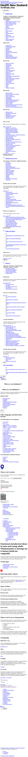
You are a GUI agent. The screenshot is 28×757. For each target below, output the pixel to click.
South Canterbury (9, 172)
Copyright (5, 753)
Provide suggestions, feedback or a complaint (15, 345)
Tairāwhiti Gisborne (10, 174)
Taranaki (7, 175)
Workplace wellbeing (10, 87)
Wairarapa (8, 177)
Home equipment (9, 55)
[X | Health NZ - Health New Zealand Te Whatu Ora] (1, 746)
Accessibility (5, 752)
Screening (8, 133)
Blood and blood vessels (11, 22)
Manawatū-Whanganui (10, 167)
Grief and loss (8, 150)
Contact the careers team (11, 361)
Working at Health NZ (10, 357)
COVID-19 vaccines (10, 116)
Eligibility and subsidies (21, 161)
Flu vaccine (8, 114)
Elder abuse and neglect (13, 533)
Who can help (6, 216)
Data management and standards (12, 334)
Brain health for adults (10, 70)
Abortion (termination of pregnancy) (13, 139)
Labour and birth (9, 137)
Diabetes (7, 27)
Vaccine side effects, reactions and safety (14, 104)
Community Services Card (11, 224)
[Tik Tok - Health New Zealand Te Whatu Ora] (1, 745)
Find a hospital (6, 161)
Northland (8, 169)
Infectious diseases (9, 33)
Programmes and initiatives (11, 269)
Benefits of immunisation (11, 105)
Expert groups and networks (11, 288)
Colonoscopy (8, 64)
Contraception (9, 97)
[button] (3, 682)
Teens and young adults (13, 534)
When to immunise (9, 102)
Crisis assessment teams (10, 146)
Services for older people (11, 199)
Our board (8, 285)
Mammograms (9, 65)
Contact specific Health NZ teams (13, 340)
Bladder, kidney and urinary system (13, 21)
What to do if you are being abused (10, 506)
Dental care (8, 72)
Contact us (11, 267)
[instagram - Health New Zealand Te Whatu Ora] (1, 712)
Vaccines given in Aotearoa (11, 101)
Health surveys (9, 331)
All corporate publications (11, 296)
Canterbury (8, 164)
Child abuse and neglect (13, 532)
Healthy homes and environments (12, 78)
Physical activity (9, 80)
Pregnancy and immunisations (12, 132)
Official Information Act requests (12, 343)
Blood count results (10, 63)
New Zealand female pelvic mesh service (14, 205)
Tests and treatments (13, 16)
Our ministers (8, 287)
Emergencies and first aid (11, 58)
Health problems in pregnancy (12, 131)
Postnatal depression (10, 138)
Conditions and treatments (8, 690)
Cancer (7, 26)
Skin (7, 37)
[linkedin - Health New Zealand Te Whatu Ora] (1, 714)
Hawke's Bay (8, 165)
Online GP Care (6, 258)
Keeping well (20, 16)
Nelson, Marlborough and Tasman (13, 168)
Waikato (7, 176)
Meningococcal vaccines (11, 115)
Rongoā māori (9, 54)
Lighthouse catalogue (10, 332)
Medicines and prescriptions (11, 52)
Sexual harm (10, 536)
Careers (12, 2)
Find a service (13, 161)
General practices (9, 194)
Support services (9, 201)
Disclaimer (5, 703)
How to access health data (11, 329)
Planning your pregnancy (11, 127)
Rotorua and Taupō (10, 171)
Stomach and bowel (10, 39)
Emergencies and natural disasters (13, 76)
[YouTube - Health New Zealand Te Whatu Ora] (1, 743)
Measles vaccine (9, 93)
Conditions (6, 16)
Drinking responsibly (10, 73)
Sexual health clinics (10, 196)
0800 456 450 (19, 581)
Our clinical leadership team (11, 286)
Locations (5, 701)
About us (5, 259)
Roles (7, 360)
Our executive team (10, 284)
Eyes (7, 29)
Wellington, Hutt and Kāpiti (11, 178)
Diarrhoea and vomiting (10, 46)
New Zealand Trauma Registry (12, 333)
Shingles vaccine (9, 117)
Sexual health (8, 82)
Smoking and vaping (10, 83)
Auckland (8, 162)
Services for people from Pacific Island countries (16, 218)
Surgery (7, 53)
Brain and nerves (9, 25)
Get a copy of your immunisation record (14, 107)
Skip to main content (5, 1)
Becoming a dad (9, 144)
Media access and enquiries (11, 341)
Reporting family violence (8, 504)
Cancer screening (9, 71)
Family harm (11, 537)
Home (4, 510)
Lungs (7, 34)
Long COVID (9, 47)
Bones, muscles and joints (11, 23)
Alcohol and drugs (9, 147)
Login (3, 378)
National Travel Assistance (11, 225)
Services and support (7, 704)
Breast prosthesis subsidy (11, 221)
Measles (7, 50)
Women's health (9, 40)
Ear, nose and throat (10, 28)
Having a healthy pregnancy (11, 130)
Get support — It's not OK (6, 677)
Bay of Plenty (8, 163)
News (4, 295)
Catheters (8, 69)
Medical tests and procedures (12, 57)
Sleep (7, 86)
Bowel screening (9, 95)
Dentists (7, 195)
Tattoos (7, 84)
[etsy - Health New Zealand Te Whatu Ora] (14, 741)
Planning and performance (11, 272)
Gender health (9, 77)
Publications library (18, 265)
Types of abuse (6, 505)
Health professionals (18, 2)
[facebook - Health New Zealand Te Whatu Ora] (1, 710)
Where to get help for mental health (13, 145)
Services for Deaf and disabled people (13, 200)
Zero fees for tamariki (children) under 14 (14, 219)
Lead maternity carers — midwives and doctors (15, 134)
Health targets (6, 283)
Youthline (2, 666)
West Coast (8, 179)
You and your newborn (10, 143)
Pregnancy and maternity (15, 17)
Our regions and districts (11, 270)
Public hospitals (9, 192)
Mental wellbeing (7, 19)
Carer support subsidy (10, 220)
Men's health (8, 35)
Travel (7, 85)
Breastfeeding (8, 140)
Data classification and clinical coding (13, 336)
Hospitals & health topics (6, 2)
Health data (6, 267)
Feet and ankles (9, 30)
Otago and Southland (10, 170)
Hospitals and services (8, 155)
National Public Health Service (12, 202)
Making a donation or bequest (12, 344)
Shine (2, 656)
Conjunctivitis (8, 51)
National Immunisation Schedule (12, 100)
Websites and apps (7, 700)
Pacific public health (10, 79)
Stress (7, 152)
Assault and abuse (9, 148)
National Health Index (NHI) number (13, 226)
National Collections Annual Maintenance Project (16, 337)
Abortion (7, 66)
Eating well (8, 75)
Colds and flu (8, 45)
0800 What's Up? (4, 646)
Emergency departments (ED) (12, 193)
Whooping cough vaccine (11, 113)
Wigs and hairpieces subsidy (11, 223)
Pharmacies (8, 197)
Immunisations (6, 17)
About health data (9, 327)
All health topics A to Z (8, 153)
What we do (6, 265)
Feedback (5, 190)
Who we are (11, 265)
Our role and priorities (10, 268)
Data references (9, 338)
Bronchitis (8, 48)
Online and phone (7, 227)
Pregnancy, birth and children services (13, 141)
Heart (7, 32)
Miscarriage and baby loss (11, 136)
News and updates (7, 693)
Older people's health (10, 36)
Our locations (8, 358)
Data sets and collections (11, 326)
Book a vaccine (9, 103)
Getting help (5, 507)
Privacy (4, 751)
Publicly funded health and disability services (15, 217)
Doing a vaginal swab (10, 96)
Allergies (7, 20)
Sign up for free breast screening (12, 94)
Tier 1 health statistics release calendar (13, 330)
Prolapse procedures (10, 68)
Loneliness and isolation (11, 151)
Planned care (8, 203)
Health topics (6, 10)
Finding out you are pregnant (12, 129)
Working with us (9, 273)
